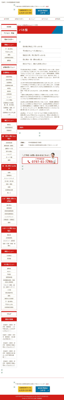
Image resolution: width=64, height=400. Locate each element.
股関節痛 (9, 208)
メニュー (32, 19)
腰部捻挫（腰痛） (9, 145)
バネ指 (9, 290)
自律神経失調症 (9, 57)
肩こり (9, 193)
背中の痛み (9, 151)
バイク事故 (9, 100)
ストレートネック (9, 178)
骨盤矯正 (9, 130)
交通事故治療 (9, 85)
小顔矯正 (9, 255)
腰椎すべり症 (9, 148)
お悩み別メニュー (9, 67)
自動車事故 (9, 76)
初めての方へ (20, 19)
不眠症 (9, 274)
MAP (47, 6)
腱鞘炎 (9, 60)
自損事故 (9, 82)
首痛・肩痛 (9, 184)
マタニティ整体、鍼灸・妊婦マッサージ (9, 286)
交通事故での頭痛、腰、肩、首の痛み (9, 104)
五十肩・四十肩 (9, 181)
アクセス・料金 (9, 33)
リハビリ (9, 97)
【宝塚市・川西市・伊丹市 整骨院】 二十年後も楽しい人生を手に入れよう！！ (9, 327)
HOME (7, 19)
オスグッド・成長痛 (9, 240)
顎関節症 (9, 175)
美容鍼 (9, 258)
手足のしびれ (9, 51)
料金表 (58, 19)
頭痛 (9, 172)
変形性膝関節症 (9, 214)
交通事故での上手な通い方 (9, 113)
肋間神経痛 (9, 277)
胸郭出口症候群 (9, 298)
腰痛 (9, 160)
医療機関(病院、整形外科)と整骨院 (9, 281)
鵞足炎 (9, 235)
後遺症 (9, 91)
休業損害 (9, 94)
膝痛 (9, 222)
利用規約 (39, 398)
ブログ (9, 314)
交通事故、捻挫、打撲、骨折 (9, 108)
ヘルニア (9, 154)
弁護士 (9, 88)
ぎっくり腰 (9, 157)
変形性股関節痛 (9, 211)
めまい (9, 271)
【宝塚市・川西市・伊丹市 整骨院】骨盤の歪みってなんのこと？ (9, 345)
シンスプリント (9, 216)
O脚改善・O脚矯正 (9, 219)
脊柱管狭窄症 (9, 292)
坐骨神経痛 (9, 142)
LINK (35, 398)
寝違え (9, 124)
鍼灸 (9, 54)
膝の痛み (9, 205)
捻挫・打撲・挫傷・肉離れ (9, 244)
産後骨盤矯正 (9, 127)
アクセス (45, 19)
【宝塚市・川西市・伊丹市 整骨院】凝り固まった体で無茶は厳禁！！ (9, 354)
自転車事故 (9, 79)
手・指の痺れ (9, 49)
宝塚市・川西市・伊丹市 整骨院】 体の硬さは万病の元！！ (9, 337)
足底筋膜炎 (9, 238)
